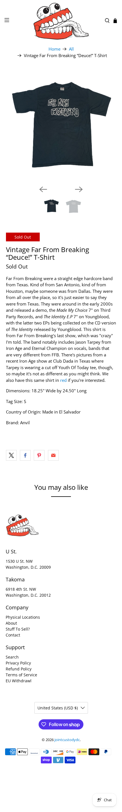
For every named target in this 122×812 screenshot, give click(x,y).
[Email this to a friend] (53, 455)
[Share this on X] (11, 455)
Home (54, 49)
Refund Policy (18, 669)
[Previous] (43, 189)
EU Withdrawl (18, 680)
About (11, 623)
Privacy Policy (18, 663)
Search (12, 657)
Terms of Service (21, 674)
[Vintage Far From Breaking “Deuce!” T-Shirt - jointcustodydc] (61, 126)
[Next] (79, 189)
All (71, 49)
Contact (13, 635)
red (63, 380)
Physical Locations (23, 617)
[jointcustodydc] (61, 20)
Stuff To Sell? (18, 629)
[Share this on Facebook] (25, 455)
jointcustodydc (67, 739)
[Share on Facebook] (8, 429)
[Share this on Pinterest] (39, 455)
